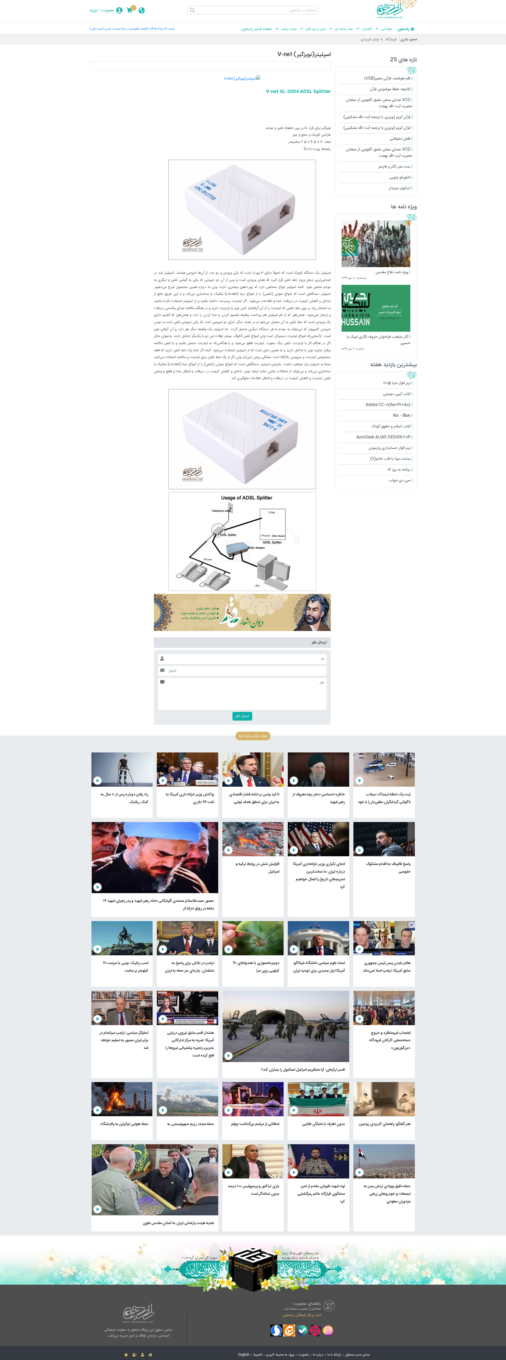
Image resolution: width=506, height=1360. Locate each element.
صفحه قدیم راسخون (256, 29)
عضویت (107, 10)
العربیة (257, 1355)
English (243, 1355)
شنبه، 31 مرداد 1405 (162, 28)
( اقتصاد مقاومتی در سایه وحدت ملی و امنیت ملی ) (119, 28)
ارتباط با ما (334, 1355)
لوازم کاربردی (370, 39)
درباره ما (318, 1355)
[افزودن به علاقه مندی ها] (126, 1355)
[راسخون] (397, 18)
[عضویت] (134, 1355)
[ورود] (142, 1355)
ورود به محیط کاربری (280, 1355)
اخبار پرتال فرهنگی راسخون (302, 1315)
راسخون (403, 29)
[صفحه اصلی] (150, 1355)
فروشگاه (390, 39)
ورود (93, 10)
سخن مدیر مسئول (357, 1355)
